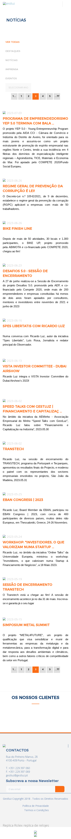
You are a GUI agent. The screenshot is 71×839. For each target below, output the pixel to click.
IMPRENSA (11, 69)
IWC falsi (58, 696)
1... (14, 96)
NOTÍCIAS (11, 60)
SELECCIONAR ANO (18, 87)
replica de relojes (36, 825)
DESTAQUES (12, 51)
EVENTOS (11, 78)
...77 (56, 96)
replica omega (13, 825)
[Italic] (59, 789)
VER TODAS (12, 41)
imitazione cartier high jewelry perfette (35, 694)
